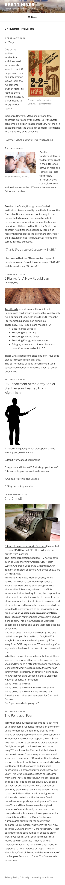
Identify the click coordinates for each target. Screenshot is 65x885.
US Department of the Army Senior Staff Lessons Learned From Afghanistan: (29, 388)
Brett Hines (20, 4)
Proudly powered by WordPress (37, 877)
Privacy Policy (12, 877)
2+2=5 (9, 42)
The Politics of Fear (18, 715)
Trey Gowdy (11, 309)
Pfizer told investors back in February (25, 546)
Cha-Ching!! (13, 498)
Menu (34, 17)
